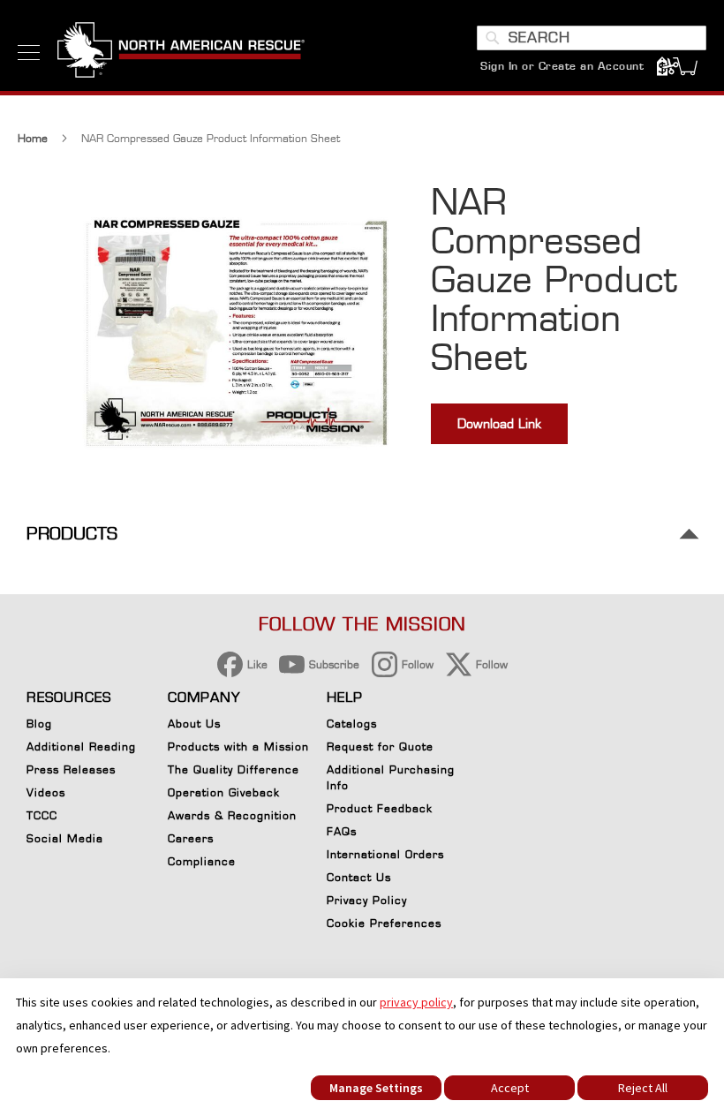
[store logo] (181, 52)
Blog (39, 723)
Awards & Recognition (232, 815)
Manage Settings (376, 1088)
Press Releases (71, 769)
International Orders (385, 854)
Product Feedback (380, 808)
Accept (510, 1088)
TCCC (41, 815)
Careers (191, 838)
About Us (194, 723)
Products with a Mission (238, 746)
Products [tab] (71, 534)
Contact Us (359, 877)
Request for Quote (380, 746)
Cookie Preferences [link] (384, 923)
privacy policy (416, 1002)
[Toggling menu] (29, 52)
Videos (45, 792)
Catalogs (352, 723)
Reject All (642, 1088)
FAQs (342, 831)
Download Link (499, 423)
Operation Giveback (224, 792)
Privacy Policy (367, 900)
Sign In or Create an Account (562, 65)
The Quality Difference (233, 769)
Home (33, 138)
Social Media (64, 838)
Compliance (202, 861)
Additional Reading (81, 746)
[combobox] (591, 38)
